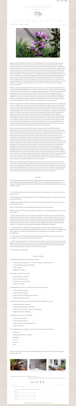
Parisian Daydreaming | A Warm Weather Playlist (23, 376)
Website (16, 398)
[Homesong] (38, 18)
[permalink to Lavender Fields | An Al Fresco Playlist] (57, 365)
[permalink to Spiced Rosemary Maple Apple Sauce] (19, 365)
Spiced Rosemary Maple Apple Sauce (18, 371)
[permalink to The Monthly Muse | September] (38, 365)
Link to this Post (57, 385)
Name (16, 391)
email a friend (62, 385)
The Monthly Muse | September (38, 371)
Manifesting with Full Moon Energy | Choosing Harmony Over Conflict (47, 378)
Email (16, 395)
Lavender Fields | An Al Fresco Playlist (57, 371)
